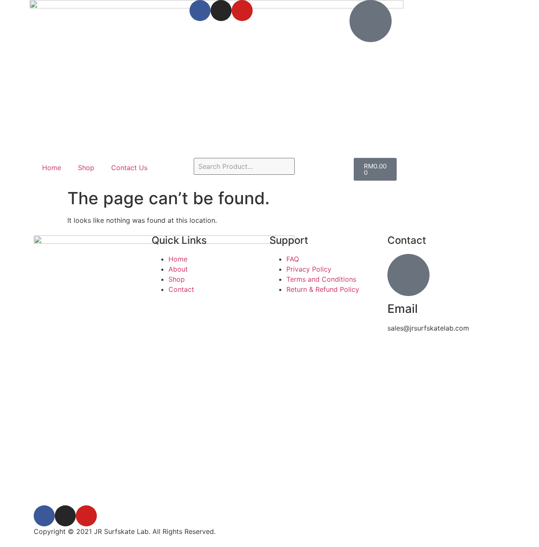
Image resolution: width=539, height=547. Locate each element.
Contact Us (129, 167)
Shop (86, 167)
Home (51, 167)
